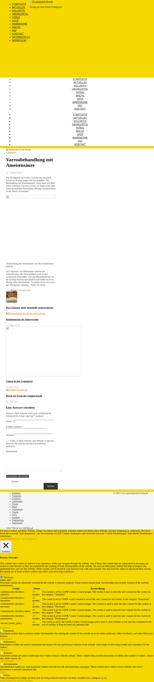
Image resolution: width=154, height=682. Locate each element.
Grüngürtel (20, 14)
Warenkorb (19, 24)
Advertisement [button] (7, 661)
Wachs (16, 27)
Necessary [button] (5, 574)
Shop (15, 20)
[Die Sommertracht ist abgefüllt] (11, 302)
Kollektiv (18, 10)
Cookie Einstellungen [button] (10, 539)
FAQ (14, 30)
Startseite (19, 4)
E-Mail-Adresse (14, 426)
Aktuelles (18, 7)
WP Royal (28, 528)
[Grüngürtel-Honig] (41, 1)
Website (10, 435)
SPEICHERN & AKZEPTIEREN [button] (16, 680)
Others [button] (3, 672)
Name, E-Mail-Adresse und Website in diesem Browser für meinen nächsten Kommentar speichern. (30, 443)
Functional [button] (5, 627)
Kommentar (11, 451)
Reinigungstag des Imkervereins (22, 319)
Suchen (15, 481)
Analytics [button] (4, 650)
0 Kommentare (24, 290)
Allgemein (11, 152)
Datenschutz (21, 37)
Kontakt (18, 33)
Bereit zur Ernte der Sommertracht (24, 396)
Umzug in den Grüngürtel (19, 381)
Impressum (19, 40)
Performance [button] (6, 639)
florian (14, 290)
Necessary (8, 577)
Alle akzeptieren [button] (29, 539)
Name (10, 421)
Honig (16, 17)
